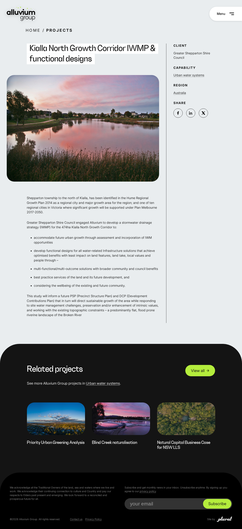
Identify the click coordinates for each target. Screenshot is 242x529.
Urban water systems (188, 75)
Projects (59, 30)
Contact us (76, 519)
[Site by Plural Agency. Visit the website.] (224, 519)
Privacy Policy (93, 519)
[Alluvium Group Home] (21, 14)
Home (33, 30)
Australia (179, 93)
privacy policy (148, 491)
